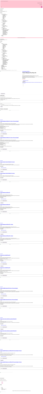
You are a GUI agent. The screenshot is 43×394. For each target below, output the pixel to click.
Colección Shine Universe (5, 30)
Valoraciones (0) (3, 93)
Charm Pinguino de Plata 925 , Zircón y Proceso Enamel (9, 121)
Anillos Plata (4, 57)
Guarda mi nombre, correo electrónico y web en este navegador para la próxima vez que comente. (10, 105)
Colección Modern (4, 31)
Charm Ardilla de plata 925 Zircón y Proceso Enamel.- (9, 288)
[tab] (3, 93)
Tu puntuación (1, 99)
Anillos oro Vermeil (5, 28)
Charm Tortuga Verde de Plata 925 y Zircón (7, 161)
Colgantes (4, 26)
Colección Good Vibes (5, 32)
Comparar (24, 81)
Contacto (2, 68)
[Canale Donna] (2, 8)
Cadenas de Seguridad (5, 14)
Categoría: (23, 82)
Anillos (2, 27)
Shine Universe (4, 16)
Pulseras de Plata (4, 20)
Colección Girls (4, 33)
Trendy (2, 35)
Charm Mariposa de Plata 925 (5, 192)
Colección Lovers (4, 61)
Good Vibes (4, 19)
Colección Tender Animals (37, 82)
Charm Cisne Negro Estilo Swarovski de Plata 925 (8, 318)
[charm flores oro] (10, 81)
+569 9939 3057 (4, 379)
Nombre (1, 103)
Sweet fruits (4, 15)
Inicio (2, 387)
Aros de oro (4, 23)
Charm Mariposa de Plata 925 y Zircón (6, 224)
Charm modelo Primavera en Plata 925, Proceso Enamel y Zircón (11, 350)
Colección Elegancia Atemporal (6, 29)
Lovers (3, 18)
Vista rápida (1, 160)
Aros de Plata (4, 22)
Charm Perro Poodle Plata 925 (5, 255)
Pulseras (2, 49)
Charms (2, 43)
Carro (2, 67)
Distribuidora (3, 65)
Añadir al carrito (5, 169)
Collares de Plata (4, 25)
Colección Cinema (4, 34)
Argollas (3, 24)
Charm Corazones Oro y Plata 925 (25, 71)
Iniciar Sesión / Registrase (4, 66)
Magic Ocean (4, 17)
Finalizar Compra (3, 389)
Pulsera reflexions (4, 21)
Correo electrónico (2, 104)
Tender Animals (4, 45)
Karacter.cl (30, 390)
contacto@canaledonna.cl (4, 380)
